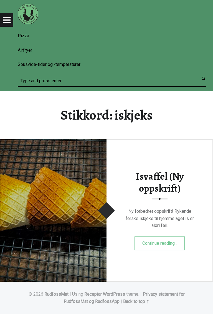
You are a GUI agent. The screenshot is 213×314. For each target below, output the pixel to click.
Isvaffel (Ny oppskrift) (160, 182)
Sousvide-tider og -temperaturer (49, 64)
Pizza (23, 35)
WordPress (114, 294)
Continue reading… (163, 241)
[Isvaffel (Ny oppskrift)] (53, 142)
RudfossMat (56, 294)
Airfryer (25, 50)
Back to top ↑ (136, 301)
